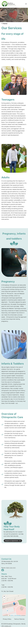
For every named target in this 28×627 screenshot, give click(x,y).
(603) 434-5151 (11, 568)
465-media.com (6, 626)
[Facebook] (2, 570)
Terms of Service (19, 619)
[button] (14, 603)
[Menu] (26, 4)
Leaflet (11, 615)
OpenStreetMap (18, 615)
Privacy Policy (7, 619)
